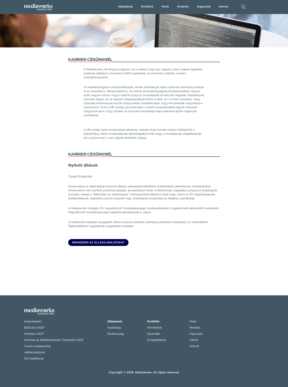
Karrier (194, 340)
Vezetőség (114, 327)
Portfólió (153, 321)
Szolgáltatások (156, 340)
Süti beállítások (34, 358)
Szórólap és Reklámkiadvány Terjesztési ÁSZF (54, 340)
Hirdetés (183, 6)
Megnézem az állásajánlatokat (98, 242)
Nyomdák (153, 334)
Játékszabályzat (34, 352)
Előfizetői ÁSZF (34, 327)
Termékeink (154, 327)
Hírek (165, 6)
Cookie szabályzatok (37, 346)
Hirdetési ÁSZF (34, 334)
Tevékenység (115, 334)
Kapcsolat (196, 334)
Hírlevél (194, 346)
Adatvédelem (33, 321)
